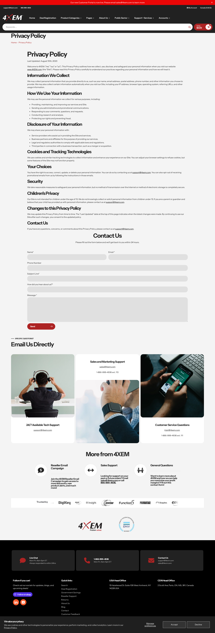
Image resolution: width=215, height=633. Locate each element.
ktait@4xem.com (172, 430)
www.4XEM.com (34, 69)
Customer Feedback (70, 614)
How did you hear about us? (40, 284)
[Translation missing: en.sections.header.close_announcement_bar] (212, 2)
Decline (198, 624)
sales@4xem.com (107, 367)
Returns (65, 599)
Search (64, 585)
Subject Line (33, 273)
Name (30, 252)
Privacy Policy (25, 42)
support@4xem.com (10, 8)
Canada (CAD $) (206, 8)
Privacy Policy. (10, 627)
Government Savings (71, 592)
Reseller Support (69, 596)
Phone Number (34, 263)
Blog (63, 607)
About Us (65, 603)
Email (111, 252)
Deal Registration (69, 589)
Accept (174, 624)
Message (32, 295)
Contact (65, 610)
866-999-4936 (26, 8)
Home (14, 42)
